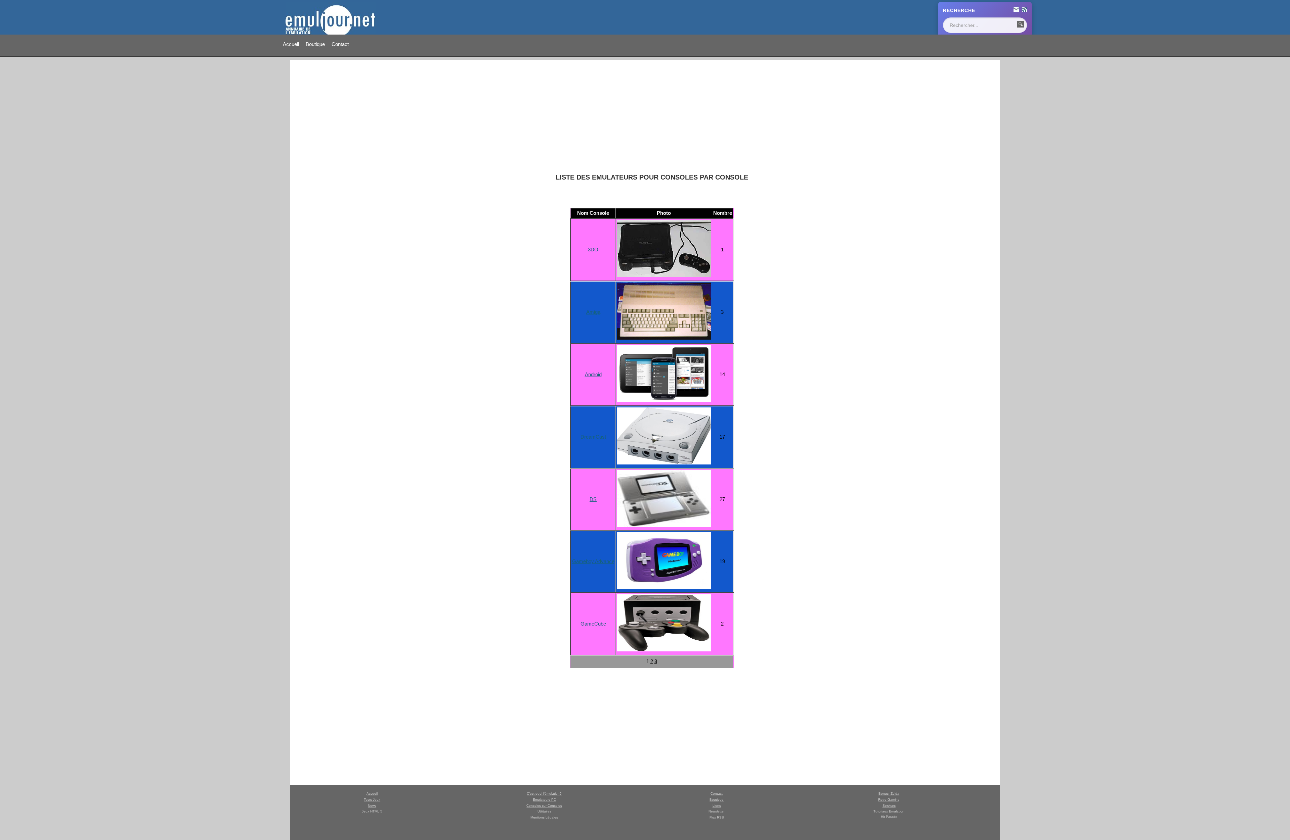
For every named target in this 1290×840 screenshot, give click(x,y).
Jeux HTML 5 (372, 811)
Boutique (315, 44)
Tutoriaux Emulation (888, 811)
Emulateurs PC (544, 799)
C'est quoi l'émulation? (544, 793)
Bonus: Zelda (888, 793)
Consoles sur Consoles (544, 805)
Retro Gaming (889, 799)
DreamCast (593, 437)
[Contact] (1016, 10)
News (372, 805)
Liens (717, 805)
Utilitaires (544, 811)
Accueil (291, 44)
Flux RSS (717, 817)
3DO (593, 249)
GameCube (593, 624)
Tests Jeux (372, 799)
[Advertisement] (651, 117)
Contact (340, 44)
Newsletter (716, 811)
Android (593, 374)
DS (593, 499)
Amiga (593, 312)
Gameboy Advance (593, 561)
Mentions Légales (544, 817)
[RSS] (1024, 10)
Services (889, 805)
